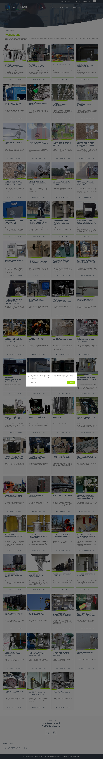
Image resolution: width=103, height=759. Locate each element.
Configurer (32, 382)
